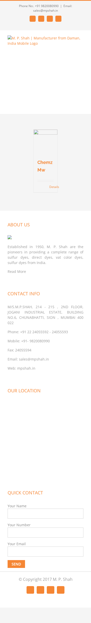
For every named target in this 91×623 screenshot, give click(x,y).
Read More (17, 271)
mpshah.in (26, 368)
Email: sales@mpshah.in (52, 8)
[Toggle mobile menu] (81, 106)
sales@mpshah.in (34, 359)
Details (51, 187)
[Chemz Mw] (46, 142)
